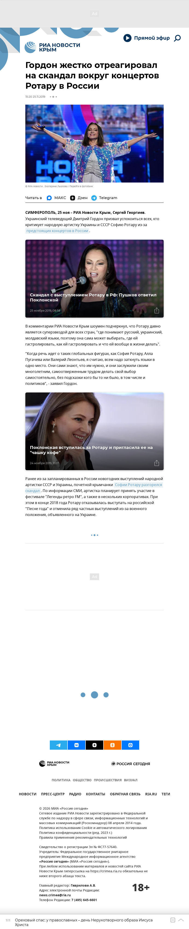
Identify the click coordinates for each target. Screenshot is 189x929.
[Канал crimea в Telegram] (58, 745)
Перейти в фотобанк (81, 186)
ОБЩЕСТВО (82, 780)
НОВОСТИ (27, 794)
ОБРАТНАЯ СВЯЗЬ (125, 794)
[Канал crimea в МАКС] (130, 745)
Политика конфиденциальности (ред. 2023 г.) (75, 833)
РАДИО (75, 794)
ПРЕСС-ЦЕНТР (53, 794)
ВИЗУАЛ (130, 780)
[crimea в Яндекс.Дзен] (94, 745)
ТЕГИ (166, 794)
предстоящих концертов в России (57, 231)
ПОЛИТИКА (61, 780)
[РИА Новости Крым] (52, 47)
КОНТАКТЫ (95, 794)
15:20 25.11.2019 (35, 96)
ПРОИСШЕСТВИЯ (108, 780)
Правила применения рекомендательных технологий (83, 838)
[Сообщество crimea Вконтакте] (76, 745)
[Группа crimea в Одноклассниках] (112, 745)
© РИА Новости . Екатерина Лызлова (46, 186)
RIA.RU (151, 794)
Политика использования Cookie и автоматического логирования (93, 828)
